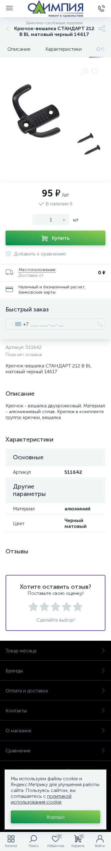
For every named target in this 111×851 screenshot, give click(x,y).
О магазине (18, 731)
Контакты (16, 711)
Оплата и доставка (27, 691)
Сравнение (18, 751)
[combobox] (17, 324)
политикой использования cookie (41, 799)
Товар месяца (21, 651)
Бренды (14, 671)
